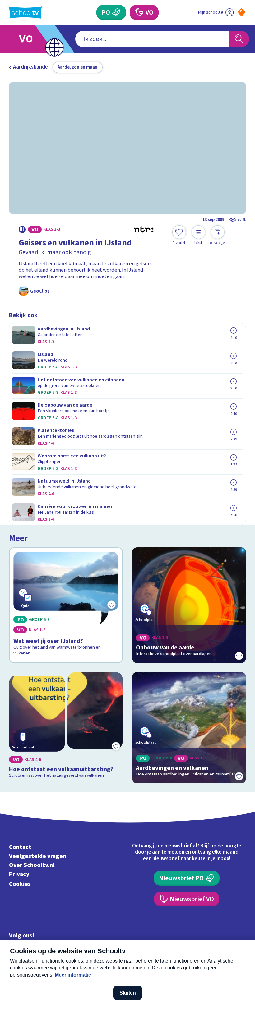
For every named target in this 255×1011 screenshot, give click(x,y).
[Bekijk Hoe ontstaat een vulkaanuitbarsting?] (66, 727)
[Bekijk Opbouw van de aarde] (189, 605)
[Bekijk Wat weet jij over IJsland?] (66, 605)
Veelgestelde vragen (37, 856)
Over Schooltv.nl (32, 865)
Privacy (19, 874)
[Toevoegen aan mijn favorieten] (239, 656)
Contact (20, 847)
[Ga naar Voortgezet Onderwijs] (30, 39)
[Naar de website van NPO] (241, 12)
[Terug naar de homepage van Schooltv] (25, 12)
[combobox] (152, 39)
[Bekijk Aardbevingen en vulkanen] (189, 727)
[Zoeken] (239, 39)
